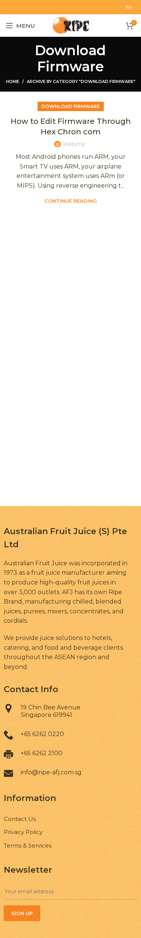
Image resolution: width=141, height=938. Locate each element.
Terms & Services (28, 845)
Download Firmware (70, 106)
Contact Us (20, 818)
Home (12, 81)
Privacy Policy (23, 832)
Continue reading (70, 201)
